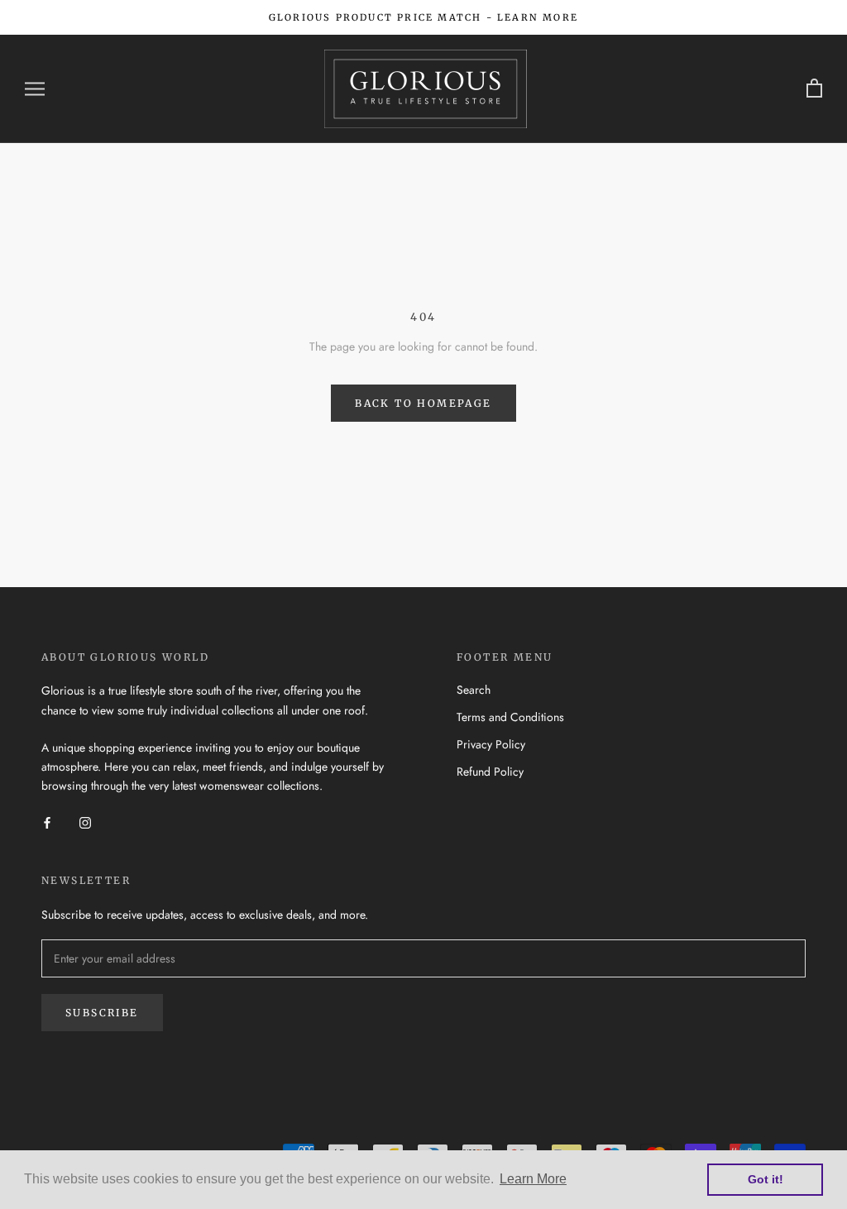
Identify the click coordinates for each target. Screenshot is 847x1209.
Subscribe (102, 1012)
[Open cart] (814, 88)
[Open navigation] (35, 89)
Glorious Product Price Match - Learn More (423, 17)
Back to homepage (423, 403)
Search (473, 689)
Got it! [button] (765, 1179)
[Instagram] (85, 821)
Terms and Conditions (510, 717)
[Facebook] (47, 821)
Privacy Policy (491, 744)
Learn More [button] (533, 1179)
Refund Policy (490, 771)
